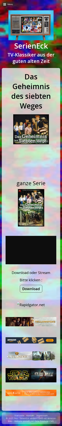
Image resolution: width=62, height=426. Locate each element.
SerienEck (31, 46)
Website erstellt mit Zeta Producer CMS (34, 421)
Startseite (19, 415)
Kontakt (30, 415)
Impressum (42, 415)
